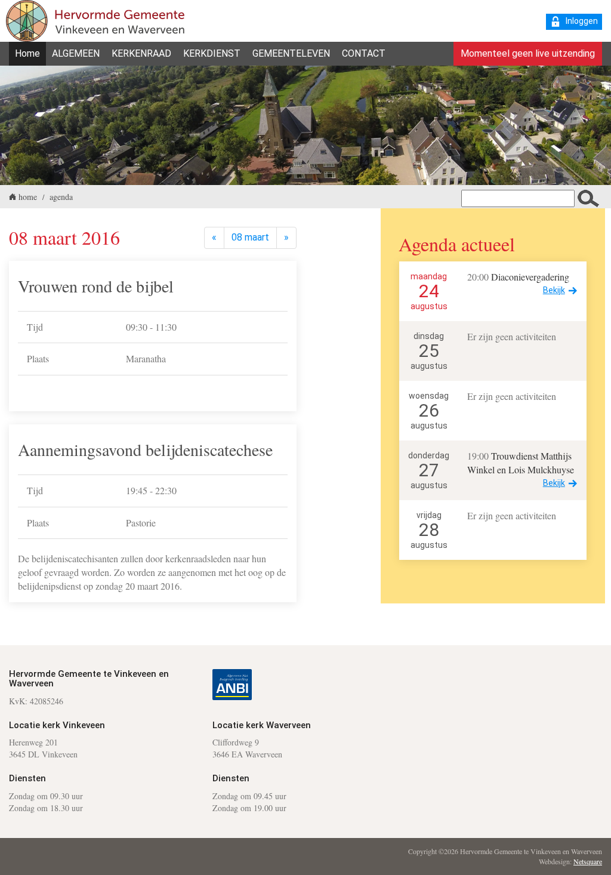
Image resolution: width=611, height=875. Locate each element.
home (27, 196)
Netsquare (587, 861)
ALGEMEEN (76, 53)
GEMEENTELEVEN (291, 53)
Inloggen (582, 21)
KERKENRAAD (141, 53)
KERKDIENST (211, 53)
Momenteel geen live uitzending (528, 53)
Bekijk (554, 290)
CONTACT (363, 53)
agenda (61, 196)
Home (27, 53)
